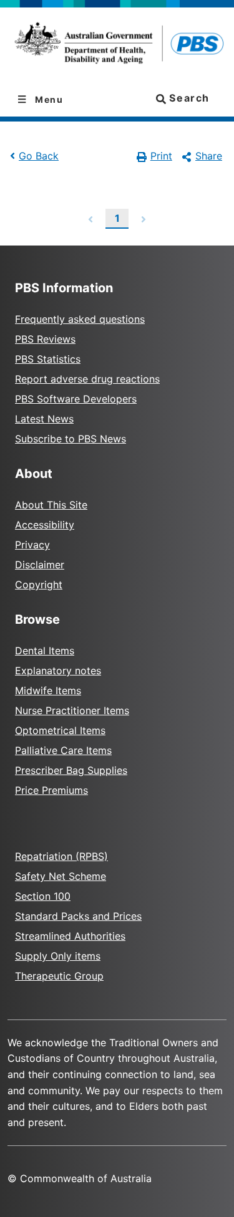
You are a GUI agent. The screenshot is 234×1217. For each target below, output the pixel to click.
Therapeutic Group (59, 976)
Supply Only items (57, 956)
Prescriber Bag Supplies (71, 770)
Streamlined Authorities (70, 936)
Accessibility (44, 524)
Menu (48, 99)
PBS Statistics (47, 359)
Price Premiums (51, 790)
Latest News (44, 419)
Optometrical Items (60, 730)
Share (208, 156)
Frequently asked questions (80, 319)
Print (161, 156)
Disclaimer (39, 564)
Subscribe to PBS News (70, 438)
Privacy (32, 544)
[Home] (117, 45)
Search (188, 98)
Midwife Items (48, 690)
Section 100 (43, 896)
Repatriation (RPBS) (61, 856)
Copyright (38, 584)
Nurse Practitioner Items (72, 710)
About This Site (51, 505)
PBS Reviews (45, 339)
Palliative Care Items (63, 750)
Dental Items (44, 650)
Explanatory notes (58, 670)
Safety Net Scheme (60, 876)
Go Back (39, 156)
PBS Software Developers (76, 399)
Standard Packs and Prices (78, 916)
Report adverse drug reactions (87, 379)
